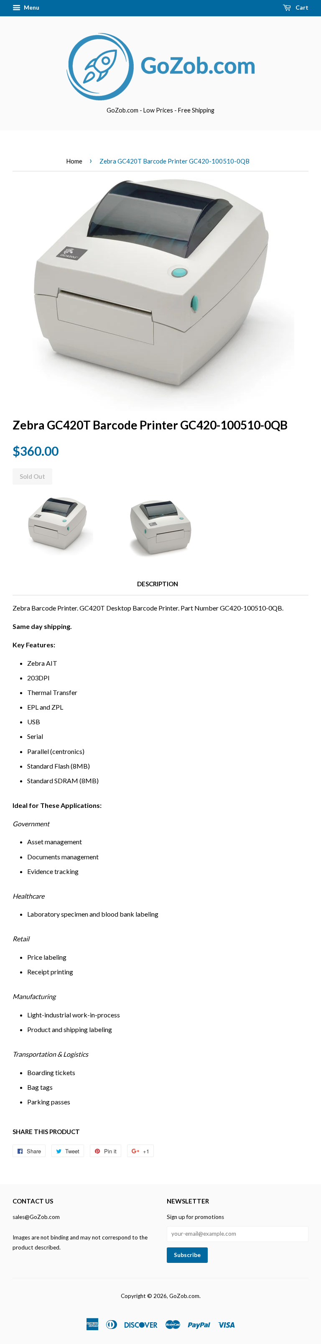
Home (74, 161)
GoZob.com (184, 1296)
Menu (31, 7)
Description (157, 584)
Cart (301, 7)
